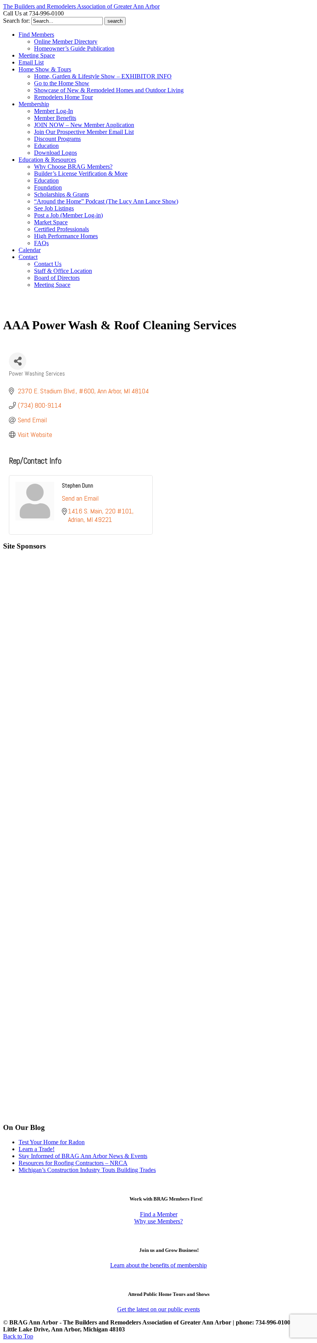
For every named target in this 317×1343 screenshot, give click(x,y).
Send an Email (80, 498)
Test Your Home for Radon (52, 1142)
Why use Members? (158, 1221)
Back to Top (18, 1336)
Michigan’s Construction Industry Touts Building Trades (87, 1170)
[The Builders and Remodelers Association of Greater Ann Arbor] (22, 308)
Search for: (16, 20)
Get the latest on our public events (158, 1309)
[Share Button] (17, 361)
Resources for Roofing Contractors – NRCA (73, 1163)
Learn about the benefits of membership (158, 1265)
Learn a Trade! (37, 1149)
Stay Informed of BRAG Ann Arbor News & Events (83, 1156)
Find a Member (158, 1214)
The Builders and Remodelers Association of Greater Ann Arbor (81, 6)
